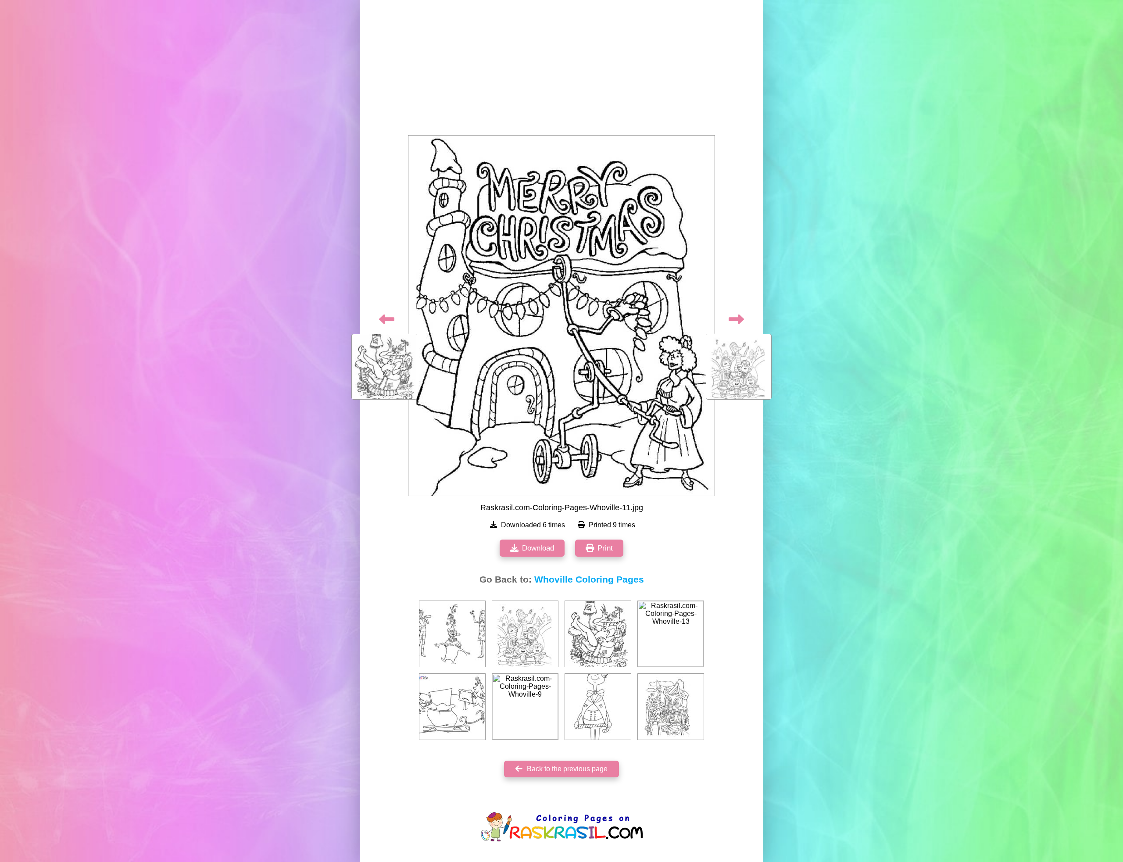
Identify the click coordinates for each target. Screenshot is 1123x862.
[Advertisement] (561, 70)
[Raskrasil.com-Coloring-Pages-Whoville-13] (670, 634)
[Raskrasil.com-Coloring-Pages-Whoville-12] (525, 634)
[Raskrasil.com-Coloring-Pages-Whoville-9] (525, 706)
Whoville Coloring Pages (589, 579)
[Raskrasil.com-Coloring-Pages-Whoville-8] (452, 634)
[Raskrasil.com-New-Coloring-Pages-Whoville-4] (598, 706)
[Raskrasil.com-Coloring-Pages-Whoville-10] (598, 634)
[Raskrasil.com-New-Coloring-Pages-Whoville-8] (452, 706)
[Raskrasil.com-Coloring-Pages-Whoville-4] (670, 706)
